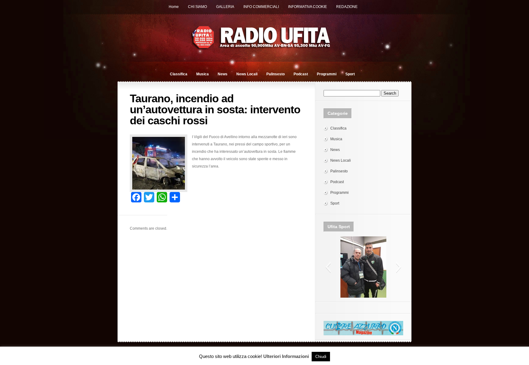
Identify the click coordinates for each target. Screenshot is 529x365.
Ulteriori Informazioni (286, 356)
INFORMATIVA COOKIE (307, 7)
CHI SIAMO (197, 7)
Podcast (301, 74)
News (222, 74)
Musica (202, 74)
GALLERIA (225, 7)
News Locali (246, 74)
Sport (350, 74)
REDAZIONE (347, 7)
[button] (328, 267)
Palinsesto (275, 74)
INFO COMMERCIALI (261, 7)
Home (174, 7)
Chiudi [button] (320, 356)
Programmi (326, 74)
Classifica (178, 74)
